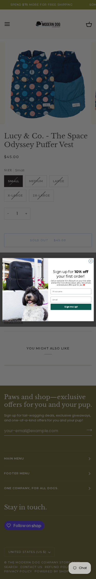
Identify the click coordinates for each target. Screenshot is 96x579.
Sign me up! (71, 306)
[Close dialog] (91, 261)
